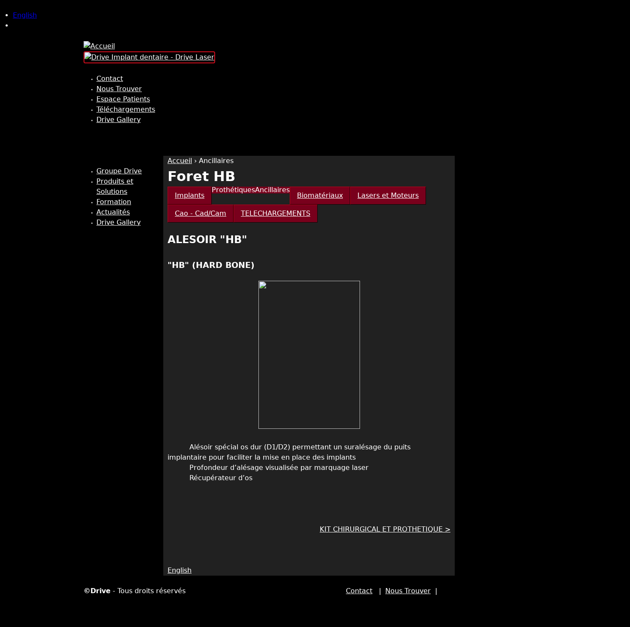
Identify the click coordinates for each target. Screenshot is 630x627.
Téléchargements (125, 109)
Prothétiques (233, 190)
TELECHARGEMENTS (275, 213)
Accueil (180, 161)
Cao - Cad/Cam (200, 213)
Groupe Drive (119, 171)
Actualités (113, 212)
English (25, 15)
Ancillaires (216, 161)
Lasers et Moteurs (388, 195)
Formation (113, 202)
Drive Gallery (118, 120)
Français (27, 25)
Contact (109, 78)
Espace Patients (123, 99)
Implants (189, 195)
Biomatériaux (320, 195)
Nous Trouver (119, 89)
